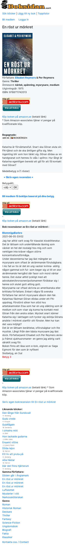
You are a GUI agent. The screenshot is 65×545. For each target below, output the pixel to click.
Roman (6, 504)
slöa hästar (8, 460)
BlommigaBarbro (12, 232)
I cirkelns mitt (10, 430)
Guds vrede (8, 418)
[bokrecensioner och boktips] (25, 4)
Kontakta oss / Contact (15, 541)
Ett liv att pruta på (12, 454)
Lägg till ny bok (27, 13)
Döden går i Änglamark (15, 475)
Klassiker (7, 537)
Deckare (7, 511)
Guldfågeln (8, 424)
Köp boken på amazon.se (16, 116)
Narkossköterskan (12, 497)
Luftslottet (8, 489)
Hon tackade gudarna (14, 436)
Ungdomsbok (10, 526)
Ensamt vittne (10, 442)
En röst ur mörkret (12, 479)
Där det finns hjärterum (15, 465)
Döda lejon (8, 448)
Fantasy (6, 518)
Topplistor (43, 13)
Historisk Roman (11, 508)
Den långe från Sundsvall (16, 412)
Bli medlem (8, 19)
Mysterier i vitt (10, 493)
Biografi (6, 529)
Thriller (6, 515)
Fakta (5, 533)
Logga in (24, 19)
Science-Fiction (11, 522)
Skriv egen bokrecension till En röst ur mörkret (29, 401)
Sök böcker (8, 13)
